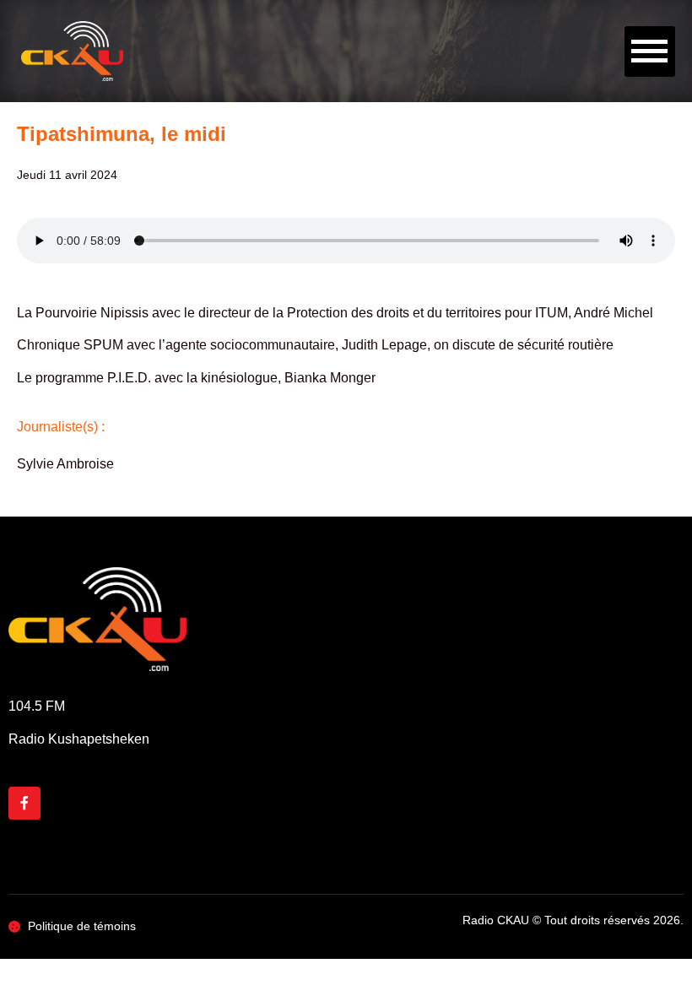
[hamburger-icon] (649, 51)
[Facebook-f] (24, 803)
